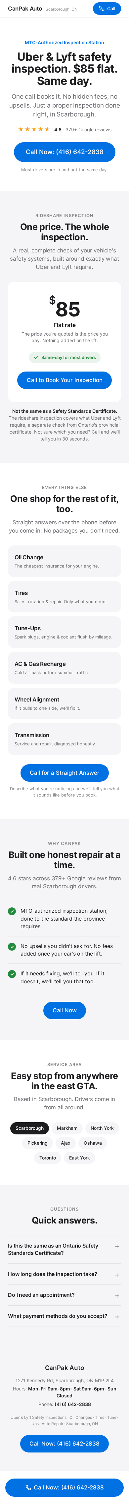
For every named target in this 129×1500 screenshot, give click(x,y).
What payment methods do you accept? (57, 1316)
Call (111, 8)
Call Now (65, 1010)
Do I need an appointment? (41, 1294)
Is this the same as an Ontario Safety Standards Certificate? (53, 1249)
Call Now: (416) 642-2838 (65, 152)
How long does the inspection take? (52, 1274)
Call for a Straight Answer (65, 772)
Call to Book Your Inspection (65, 380)
